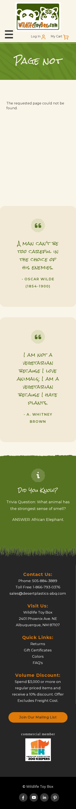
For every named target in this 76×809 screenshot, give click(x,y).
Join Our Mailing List (38, 717)
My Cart (56, 36)
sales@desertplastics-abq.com (38, 593)
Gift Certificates (38, 650)
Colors (38, 656)
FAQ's (38, 663)
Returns (37, 644)
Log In (36, 36)
